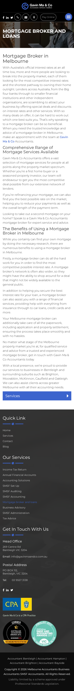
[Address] (34, 17)
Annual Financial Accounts (19, 475)
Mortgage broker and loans (20, 502)
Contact (8, 441)
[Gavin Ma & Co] (37, 6)
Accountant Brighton (23, 663)
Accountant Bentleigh (21, 658)
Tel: (5, 580)
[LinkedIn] (7, 18)
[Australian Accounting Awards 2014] (16, 633)
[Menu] (68, 16)
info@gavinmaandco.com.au (29, 556)
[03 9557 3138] (17, 17)
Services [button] (12, 396)
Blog (6, 446)
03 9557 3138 (20, 580)
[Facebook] (3, 18)
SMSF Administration (16, 513)
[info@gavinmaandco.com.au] (25, 17)
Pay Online (48, 17)
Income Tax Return (14, 469)
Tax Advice (9, 518)
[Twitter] (11, 18)
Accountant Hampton (51, 658)
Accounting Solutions (16, 480)
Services (8, 435)
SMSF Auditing (12, 491)
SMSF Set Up (11, 485)
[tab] (37, 395)
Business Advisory (14, 507)
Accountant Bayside (51, 663)
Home (6, 430)
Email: (6, 556)
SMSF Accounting (14, 496)
